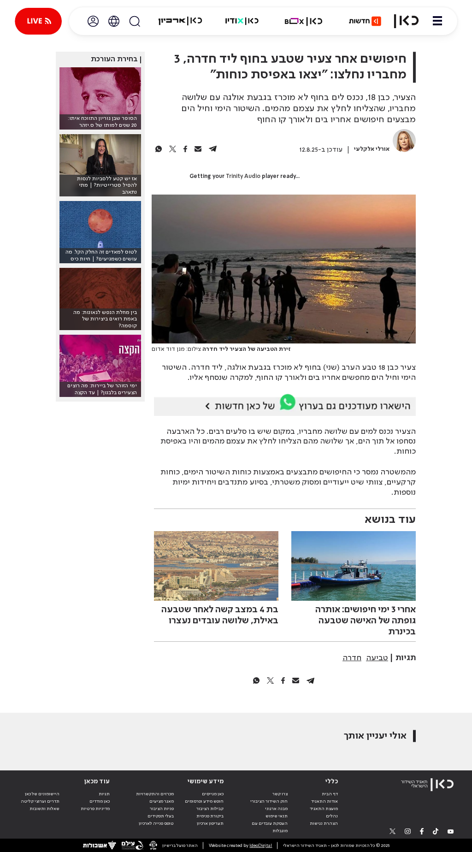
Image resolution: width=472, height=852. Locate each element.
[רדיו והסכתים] (242, 21)
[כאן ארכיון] (180, 21)
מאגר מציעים (161, 801)
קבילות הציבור (210, 808)
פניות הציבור (162, 808)
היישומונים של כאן (42, 794)
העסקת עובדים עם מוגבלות (270, 827)
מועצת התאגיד (324, 808)
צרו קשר (280, 794)
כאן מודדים (99, 801)
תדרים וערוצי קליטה (40, 801)
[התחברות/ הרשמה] (93, 21)
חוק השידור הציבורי (269, 801)
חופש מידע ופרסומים (204, 801)
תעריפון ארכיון (210, 823)
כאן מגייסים (213, 794)
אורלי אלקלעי (371, 149)
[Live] (38, 21)
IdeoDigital (260, 845)
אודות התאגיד (324, 801)
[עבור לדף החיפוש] (134, 21)
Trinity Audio (243, 176)
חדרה (351, 658)
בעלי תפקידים (161, 816)
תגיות (104, 794)
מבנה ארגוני (276, 808)
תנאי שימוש (277, 816)
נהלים (332, 816)
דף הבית (330, 794)
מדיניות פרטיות (95, 808)
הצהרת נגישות (324, 823)
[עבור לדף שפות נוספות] (114, 21)
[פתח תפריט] (437, 21)
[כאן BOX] (303, 21)
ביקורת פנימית (210, 816)
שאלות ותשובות (44, 808)
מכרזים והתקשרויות (155, 794)
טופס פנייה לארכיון (156, 823)
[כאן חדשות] (365, 21)
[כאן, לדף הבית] (406, 21)
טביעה (377, 658)
